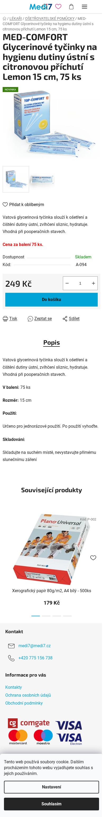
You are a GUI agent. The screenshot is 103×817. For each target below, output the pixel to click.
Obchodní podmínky (24, 703)
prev (5, 534)
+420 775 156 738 (35, 657)
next (97, 534)
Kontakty (13, 687)
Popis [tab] (51, 342)
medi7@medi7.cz (34, 645)
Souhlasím (51, 803)
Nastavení (51, 786)
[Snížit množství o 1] (67, 283)
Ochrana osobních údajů (28, 695)
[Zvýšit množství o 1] (93, 283)
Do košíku (51, 299)
